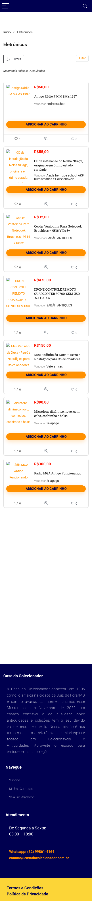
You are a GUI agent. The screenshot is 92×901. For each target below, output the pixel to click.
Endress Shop (55, 104)
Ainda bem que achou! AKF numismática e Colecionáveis (59, 177)
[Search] (85, 6)
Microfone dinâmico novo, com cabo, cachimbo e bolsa (57, 413)
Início (7, 32)
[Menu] (5, 6)
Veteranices (54, 366)
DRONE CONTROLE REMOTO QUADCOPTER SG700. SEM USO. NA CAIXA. (57, 293)
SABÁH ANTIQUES (59, 238)
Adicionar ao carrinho (46, 124)
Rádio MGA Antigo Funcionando (57, 473)
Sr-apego (52, 423)
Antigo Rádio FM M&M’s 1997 (55, 96)
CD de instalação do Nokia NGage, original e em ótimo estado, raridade (58, 165)
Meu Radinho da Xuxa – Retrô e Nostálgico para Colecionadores (57, 357)
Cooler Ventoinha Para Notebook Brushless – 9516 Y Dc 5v (58, 228)
